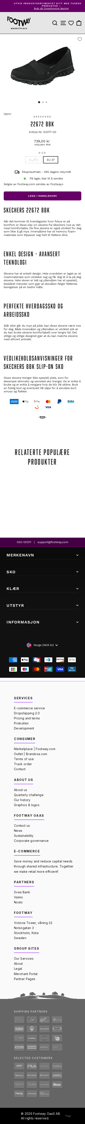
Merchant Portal (26, 974)
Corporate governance (31, 841)
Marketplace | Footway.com (34, 749)
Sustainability (23, 835)
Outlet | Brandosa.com (30, 754)
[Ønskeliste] (71, 23)
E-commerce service (29, 708)
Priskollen (21, 723)
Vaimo (18, 897)
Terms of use (24, 759)
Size (42, 153)
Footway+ (57, 184)
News (18, 830)
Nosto (18, 902)
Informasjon (23, 622)
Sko (11, 572)
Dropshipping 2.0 (27, 713)
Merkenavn (20, 555)
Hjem (7, 113)
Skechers (42, 116)
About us (20, 790)
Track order (23, 764)
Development (24, 728)
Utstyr (15, 605)
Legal (18, 968)
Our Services (24, 958)
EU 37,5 (34, 159)
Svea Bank (22, 892)
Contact (20, 769)
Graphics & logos (26, 805)
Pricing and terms (27, 718)
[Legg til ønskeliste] (80, 39)
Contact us (22, 825)
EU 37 (50, 159)
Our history (22, 800)
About (18, 963)
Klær (13, 588)
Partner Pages (24, 979)
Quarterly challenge (29, 795)
